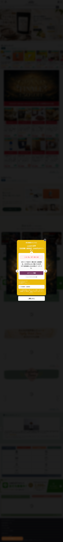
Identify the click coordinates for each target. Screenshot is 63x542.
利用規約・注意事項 (25, 286)
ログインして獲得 (31, 273)
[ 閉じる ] (31, 298)
